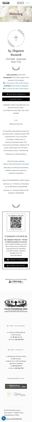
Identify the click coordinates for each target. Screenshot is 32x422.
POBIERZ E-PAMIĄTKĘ (17, 259)
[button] (4, 412)
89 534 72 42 (17, 337)
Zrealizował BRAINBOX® (13, 419)
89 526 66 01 (17, 366)
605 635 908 (21, 2)
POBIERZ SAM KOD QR (16, 265)
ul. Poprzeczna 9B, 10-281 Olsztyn (16, 83)
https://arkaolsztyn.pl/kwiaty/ (18, 164)
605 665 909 (21, 3)
